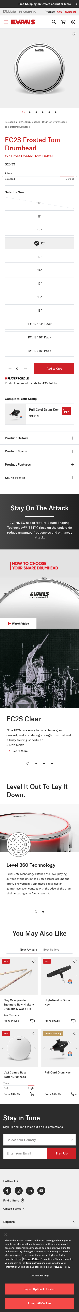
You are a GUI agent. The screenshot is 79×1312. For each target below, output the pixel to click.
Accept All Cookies (39, 1303)
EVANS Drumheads (29, 121)
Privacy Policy (31, 1258)
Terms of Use (33, 1262)
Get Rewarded (66, 11)
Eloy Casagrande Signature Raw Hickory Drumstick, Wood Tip (18, 1004)
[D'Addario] (9, 11)
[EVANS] (23, 22)
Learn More (20, 751)
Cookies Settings (39, 1275)
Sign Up (62, 1153)
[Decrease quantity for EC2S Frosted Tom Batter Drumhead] (9, 368)
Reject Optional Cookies (40, 1289)
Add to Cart (54, 368)
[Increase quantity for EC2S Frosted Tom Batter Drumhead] (25, 368)
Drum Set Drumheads (53, 121)
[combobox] (38, 1139)
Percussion (11, 121)
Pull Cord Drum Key (44, 409)
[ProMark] (27, 11)
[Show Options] (72, 1139)
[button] (29, 112)
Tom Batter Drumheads (17, 126)
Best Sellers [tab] (51, 949)
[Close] (5, 1234)
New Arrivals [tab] (28, 949)
